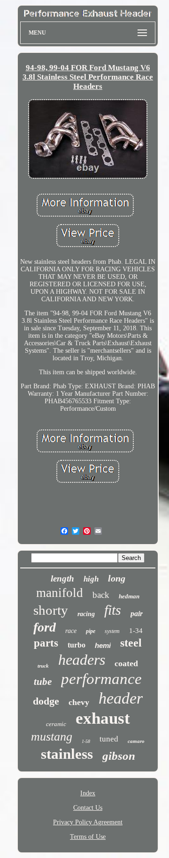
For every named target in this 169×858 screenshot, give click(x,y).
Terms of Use (88, 836)
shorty (50, 610)
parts (46, 643)
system (112, 631)
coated (126, 663)
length (62, 578)
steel (131, 643)
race (71, 630)
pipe (90, 631)
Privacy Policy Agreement (88, 822)
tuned (109, 738)
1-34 (136, 630)
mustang (51, 736)
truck (43, 666)
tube (43, 681)
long (116, 578)
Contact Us (87, 807)
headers (81, 659)
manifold (59, 593)
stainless (67, 754)
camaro (136, 741)
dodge (46, 701)
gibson (118, 755)
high (91, 578)
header (121, 698)
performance (101, 678)
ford (44, 627)
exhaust (103, 718)
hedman (129, 596)
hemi (103, 645)
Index (87, 793)
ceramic (56, 723)
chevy (79, 702)
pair (137, 614)
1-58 (86, 741)
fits (112, 610)
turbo (76, 645)
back (100, 595)
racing (86, 614)
